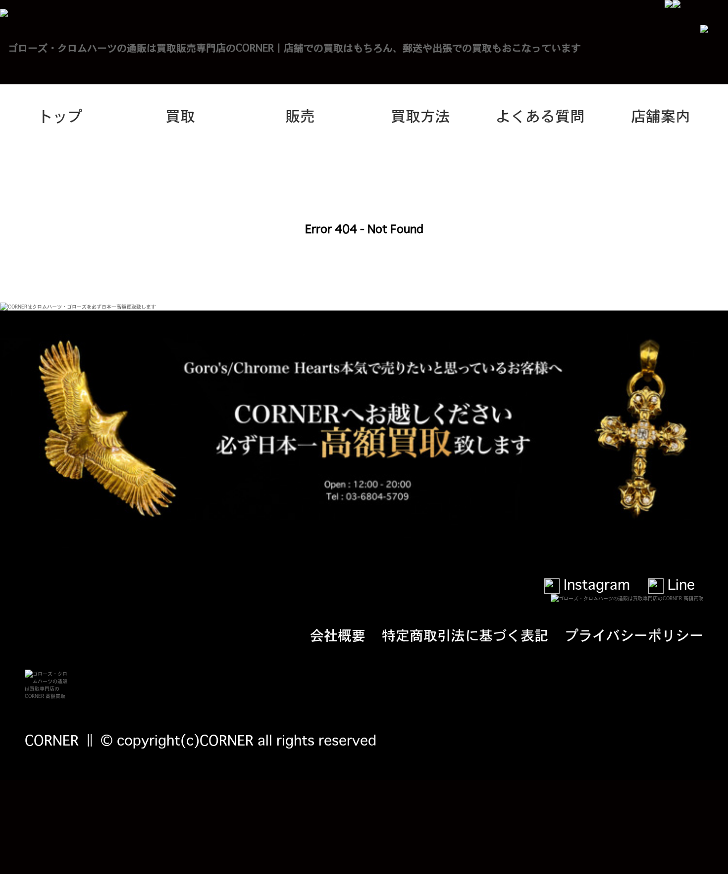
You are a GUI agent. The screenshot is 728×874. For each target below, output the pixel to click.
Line (679, 583)
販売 (300, 115)
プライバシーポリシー (634, 634)
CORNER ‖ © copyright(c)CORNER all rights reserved (200, 739)
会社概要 (337, 634)
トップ (60, 115)
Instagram (595, 583)
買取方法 (420, 115)
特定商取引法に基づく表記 (465, 634)
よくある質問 (540, 115)
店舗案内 (660, 115)
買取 (180, 115)
